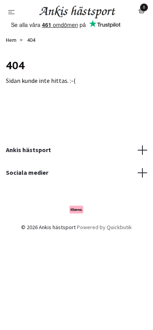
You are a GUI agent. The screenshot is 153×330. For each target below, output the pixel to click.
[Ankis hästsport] (72, 27)
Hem (11, 62)
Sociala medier (27, 194)
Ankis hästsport (28, 172)
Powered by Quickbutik (104, 249)
